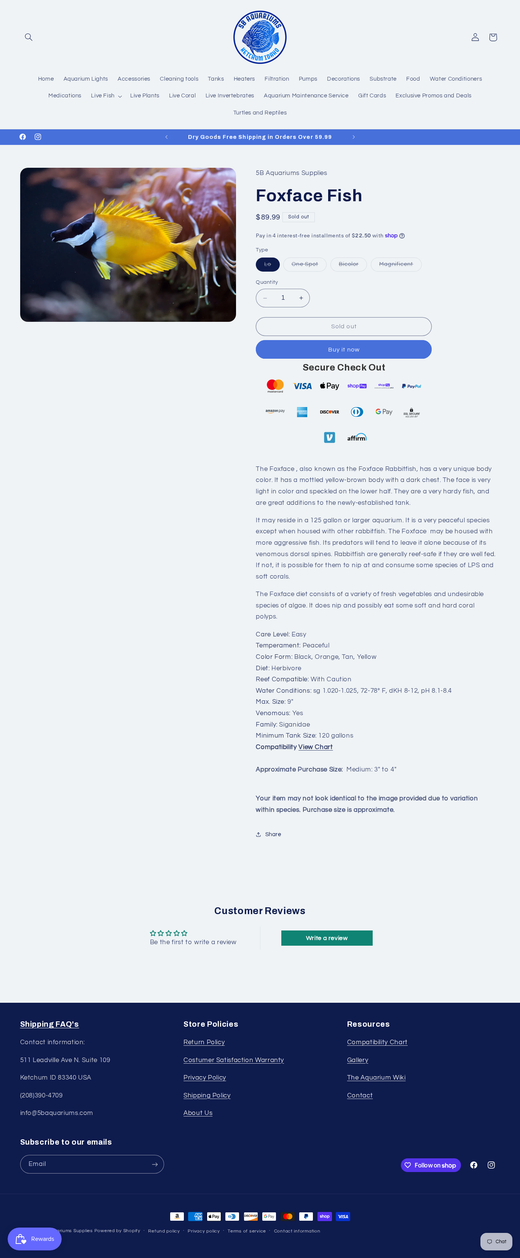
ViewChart (315, 747)
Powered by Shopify (117, 1231)
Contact (360, 1095)
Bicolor (353, 266)
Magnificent (400, 266)
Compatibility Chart (377, 1042)
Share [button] (273, 834)
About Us (197, 1113)
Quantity (267, 282)
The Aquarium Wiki (376, 1077)
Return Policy (204, 1042)
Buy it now (344, 350)
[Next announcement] (353, 137)
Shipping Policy (206, 1095)
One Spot (309, 266)
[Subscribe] (154, 1164)
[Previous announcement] (166, 137)
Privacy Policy (204, 1077)
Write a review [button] (327, 938)
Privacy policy (204, 1231)
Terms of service (247, 1231)
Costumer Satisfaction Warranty (233, 1060)
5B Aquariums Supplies (66, 1231)
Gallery (357, 1060)
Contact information (297, 1231)
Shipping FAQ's (49, 1024)
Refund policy (164, 1231)
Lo (271, 266)
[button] (29, 37)
